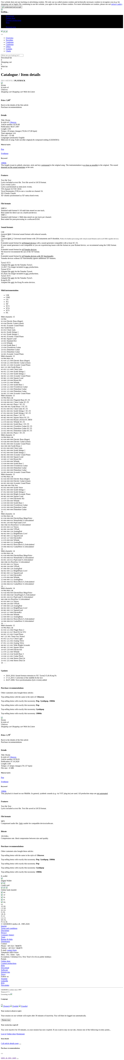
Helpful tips (5, 972)
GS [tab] (7, 299)
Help (3, 966)
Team (3, 937)
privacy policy (116, 4)
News (3, 974)
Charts (8, 51)
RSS (2, 983)
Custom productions (8, 963)
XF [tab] (7, 304)
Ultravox (13, 122)
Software (4, 970)
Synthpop (4, 153)
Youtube (4, 979)
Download (5, 968)
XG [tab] (7, 302)
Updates (9, 49)
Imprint (4, 926)
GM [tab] (7, 295)
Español (24, 1006)
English (15, 1006)
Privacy (4, 933)
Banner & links (7, 939)
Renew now (6, 1020)
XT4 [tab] (7, 308)
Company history (7, 935)
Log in (3, 1034)
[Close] (2, 34)
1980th (3, 163)
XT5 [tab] (7, 310)
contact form (12, 950)
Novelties (9, 40)
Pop (2, 149)
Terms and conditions (9, 928)
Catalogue (10, 42)
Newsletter (5, 985)
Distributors (5, 941)
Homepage (20, 1034)
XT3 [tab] (7, 306)
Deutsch (6, 1006)
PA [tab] (7, 313)
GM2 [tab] (8, 297)
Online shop (5, 961)
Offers (8, 47)
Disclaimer (5, 930)
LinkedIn (4, 981)
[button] (7, 25)
